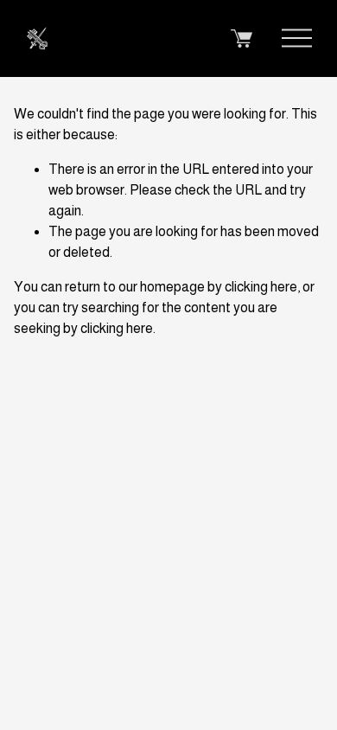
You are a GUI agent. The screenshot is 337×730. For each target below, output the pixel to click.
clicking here (261, 286)
